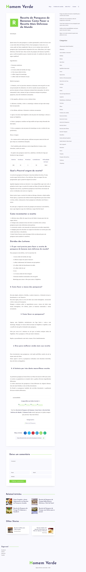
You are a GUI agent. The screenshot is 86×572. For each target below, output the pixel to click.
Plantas (61, 109)
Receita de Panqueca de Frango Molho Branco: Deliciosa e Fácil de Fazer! (46, 501)
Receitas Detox (63, 125)
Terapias (61, 153)
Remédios (62, 135)
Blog (50, 6)
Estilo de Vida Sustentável (65, 78)
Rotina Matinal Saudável (65, 138)
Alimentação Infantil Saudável (66, 46)
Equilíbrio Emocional (64, 68)
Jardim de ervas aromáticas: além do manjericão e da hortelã (68, 19)
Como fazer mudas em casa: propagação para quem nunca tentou (70, 24)
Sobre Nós (67, 6)
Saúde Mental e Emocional (65, 141)
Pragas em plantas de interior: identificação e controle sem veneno (70, 14)
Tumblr (3, 555)
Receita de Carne (63, 119)
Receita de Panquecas (30, 423)
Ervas (61, 71)
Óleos (61, 106)
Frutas (61, 87)
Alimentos (62, 49)
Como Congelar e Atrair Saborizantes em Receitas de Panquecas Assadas (20, 501)
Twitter (3, 551)
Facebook (3, 550)
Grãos (61, 90)
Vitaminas (62, 163)
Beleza (61, 59)
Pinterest (3, 553)
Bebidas (61, 55)
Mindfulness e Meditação (65, 100)
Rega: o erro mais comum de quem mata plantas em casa (69, 34)
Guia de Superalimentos (65, 93)
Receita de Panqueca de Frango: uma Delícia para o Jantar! (47, 510)
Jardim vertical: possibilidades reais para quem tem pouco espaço (69, 29)
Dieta (61, 65)
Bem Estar (62, 62)
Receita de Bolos (63, 116)
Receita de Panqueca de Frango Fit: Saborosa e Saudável (20, 510)
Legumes (62, 97)
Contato (74, 6)
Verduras (62, 160)
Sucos (61, 150)
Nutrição (62, 103)
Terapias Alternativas (64, 157)
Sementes (62, 147)
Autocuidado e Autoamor (65, 52)
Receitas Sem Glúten (64, 128)
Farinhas (61, 84)
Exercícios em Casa (64, 81)
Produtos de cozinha (58, 6)
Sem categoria (63, 144)
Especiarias (62, 74)
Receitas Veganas (63, 131)
